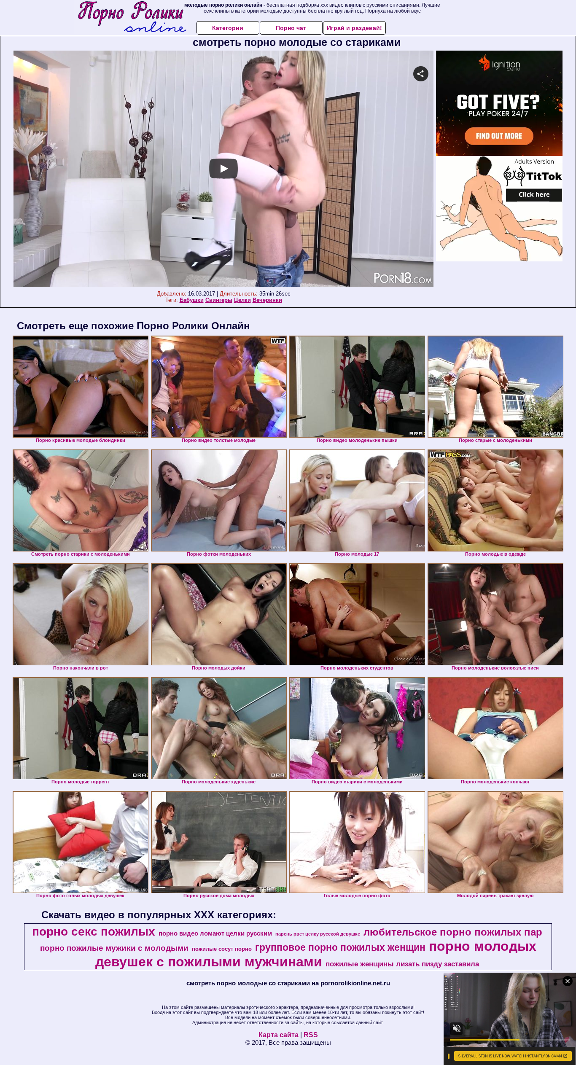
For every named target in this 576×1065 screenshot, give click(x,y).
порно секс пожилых (93, 931)
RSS (311, 1034)
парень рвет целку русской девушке (317, 933)
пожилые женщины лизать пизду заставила (402, 964)
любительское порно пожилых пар (452, 932)
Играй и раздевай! (354, 27)
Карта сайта (278, 1034)
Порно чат (291, 27)
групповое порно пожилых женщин (340, 947)
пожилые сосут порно (222, 949)
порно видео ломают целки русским (215, 933)
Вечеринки (267, 300)
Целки (242, 300)
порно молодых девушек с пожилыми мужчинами (315, 954)
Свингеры (218, 300)
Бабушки (192, 300)
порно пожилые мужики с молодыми (114, 948)
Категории (227, 27)
